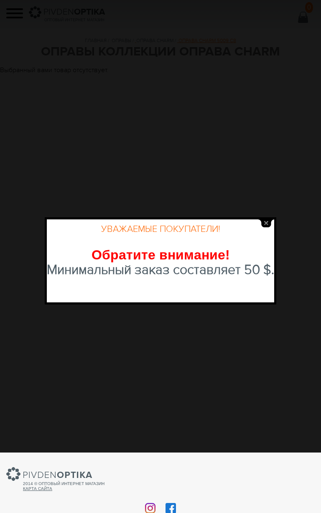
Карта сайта (37, 488)
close (266, 223)
